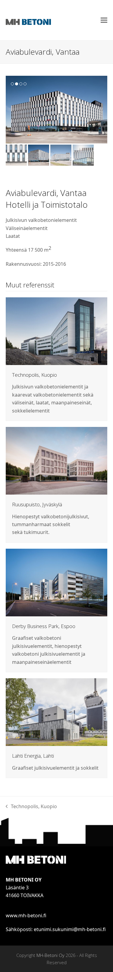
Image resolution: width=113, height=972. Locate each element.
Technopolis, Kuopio (34, 374)
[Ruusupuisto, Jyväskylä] (57, 460)
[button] (104, 20)
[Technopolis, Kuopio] (57, 330)
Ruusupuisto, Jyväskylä (37, 504)
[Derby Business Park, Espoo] (57, 582)
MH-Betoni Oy (50, 955)
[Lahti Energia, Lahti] (57, 711)
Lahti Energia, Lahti (33, 755)
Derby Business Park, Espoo (43, 626)
